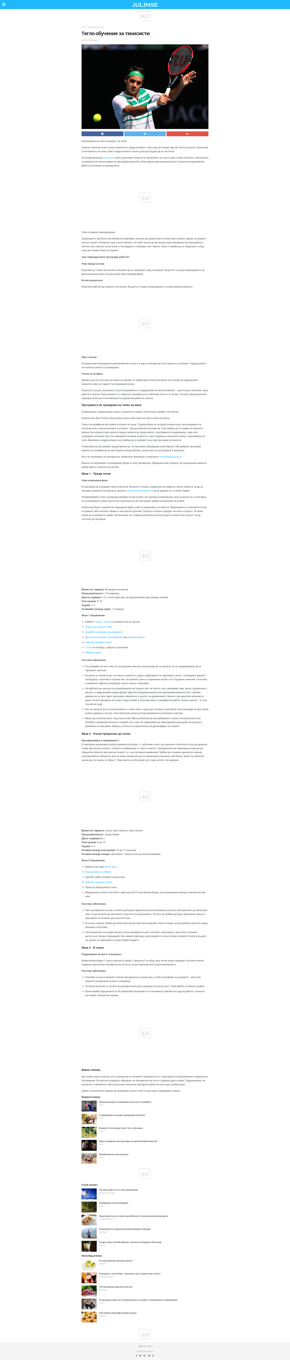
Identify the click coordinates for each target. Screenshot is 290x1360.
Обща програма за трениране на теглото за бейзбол (125, 1102)
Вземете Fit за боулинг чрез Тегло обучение (121, 1128)
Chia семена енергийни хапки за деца (118, 1313)
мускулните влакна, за (140, 490)
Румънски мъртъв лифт (98, 626)
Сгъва (88, 647)
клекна (98, 621)
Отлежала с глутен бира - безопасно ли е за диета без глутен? (130, 1274)
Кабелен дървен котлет (98, 642)
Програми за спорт (96, 27)
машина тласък (136, 637)
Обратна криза (93, 652)
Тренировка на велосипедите (113, 1203)
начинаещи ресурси (171, 456)
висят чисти (111, 866)
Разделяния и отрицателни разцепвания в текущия (125, 1229)
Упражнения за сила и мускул (113, 1154)
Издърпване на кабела (98, 871)
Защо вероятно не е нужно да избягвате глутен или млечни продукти (133, 1216)
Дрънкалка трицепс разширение (103, 637)
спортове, (108, 157)
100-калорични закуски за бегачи (115, 1287)
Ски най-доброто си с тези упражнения (118, 1190)
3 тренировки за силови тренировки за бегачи (122, 1115)
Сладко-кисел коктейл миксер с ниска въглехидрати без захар (130, 1242)
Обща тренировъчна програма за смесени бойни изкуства (128, 1141)
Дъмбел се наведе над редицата (103, 632)
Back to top (145, 1346)
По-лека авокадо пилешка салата (115, 1261)
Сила (84, 27)
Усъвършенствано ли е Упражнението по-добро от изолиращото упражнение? (138, 1300)
